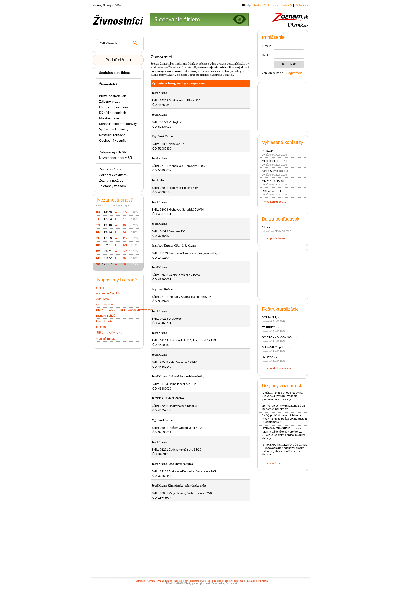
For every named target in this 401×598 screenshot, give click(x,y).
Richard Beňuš (105, 315)
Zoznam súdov (110, 169)
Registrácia (294, 73)
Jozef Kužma (159, 158)
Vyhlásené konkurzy (113, 129)
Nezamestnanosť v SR (115, 157)
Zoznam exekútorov (113, 175)
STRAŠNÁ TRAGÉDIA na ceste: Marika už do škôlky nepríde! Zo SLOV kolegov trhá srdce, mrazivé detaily (283, 433)
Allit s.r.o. (267, 227)
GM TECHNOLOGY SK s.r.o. (279, 337)
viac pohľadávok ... (276, 238)
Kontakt (151, 580)
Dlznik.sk (140, 580)
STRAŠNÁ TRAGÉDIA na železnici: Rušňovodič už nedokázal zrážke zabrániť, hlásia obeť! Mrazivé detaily (284, 449)
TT (97, 219)
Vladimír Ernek (105, 338)
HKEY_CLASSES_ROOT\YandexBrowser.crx (124, 310)
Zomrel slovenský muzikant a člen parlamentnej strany (283, 407)
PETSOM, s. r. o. (272, 151)
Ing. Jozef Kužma (162, 289)
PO (98, 251)
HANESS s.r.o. (271, 357)
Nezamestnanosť (115, 199)
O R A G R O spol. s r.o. (276, 347)
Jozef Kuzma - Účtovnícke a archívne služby (178, 376)
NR (98, 232)
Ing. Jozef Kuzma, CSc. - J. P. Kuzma (174, 245)
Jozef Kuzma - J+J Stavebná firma (172, 463)
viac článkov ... (273, 463)
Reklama (194, 580)
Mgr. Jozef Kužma (162, 420)
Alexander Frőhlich (108, 293)
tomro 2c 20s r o (106, 321)
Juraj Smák (103, 299)
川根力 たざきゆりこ (110, 332)
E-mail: (266, 46)
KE (98, 258)
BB (98, 245)
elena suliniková (106, 304)
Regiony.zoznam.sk (282, 385)
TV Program (271, 5)
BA (98, 212)
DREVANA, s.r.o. (272, 190)
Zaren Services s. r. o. (275, 170)
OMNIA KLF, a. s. (272, 317)
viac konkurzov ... (275, 201)
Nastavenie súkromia (257, 580)
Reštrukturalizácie (112, 135)
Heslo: (266, 55)
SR (98, 264)
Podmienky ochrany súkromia (227, 580)
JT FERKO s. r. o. (272, 327)
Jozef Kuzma (159, 92)
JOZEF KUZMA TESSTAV (168, 398)
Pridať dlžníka (118, 60)
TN (98, 225)
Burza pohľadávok (112, 96)
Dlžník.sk (193, 63)
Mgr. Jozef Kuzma (162, 136)
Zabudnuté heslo (272, 73)
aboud (100, 287)
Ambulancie (301, 5)
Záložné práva (109, 101)
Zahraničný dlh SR (112, 152)
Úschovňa (286, 5)
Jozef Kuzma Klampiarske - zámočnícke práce (179, 485)
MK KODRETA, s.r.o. (274, 180)
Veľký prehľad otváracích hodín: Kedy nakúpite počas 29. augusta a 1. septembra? (284, 419)
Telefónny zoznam (112, 186)
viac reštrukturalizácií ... (279, 368)
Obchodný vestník (112, 140)
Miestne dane (109, 118)
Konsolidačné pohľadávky (118, 124)
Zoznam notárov (111, 180)
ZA (98, 238)
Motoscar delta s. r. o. (275, 160)
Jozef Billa (158, 180)
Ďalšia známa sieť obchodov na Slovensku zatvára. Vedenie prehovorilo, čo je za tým (282, 396)
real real (101, 326)
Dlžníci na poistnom (113, 107)
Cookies (205, 580)
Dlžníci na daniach (112, 112)
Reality (257, 5)
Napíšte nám (181, 580)
